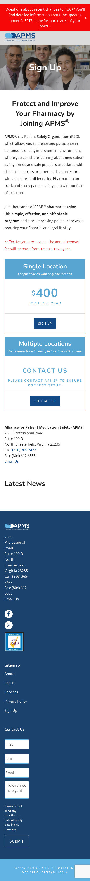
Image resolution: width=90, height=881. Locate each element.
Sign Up (45, 323)
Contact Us (45, 401)
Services (11, 692)
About (10, 673)
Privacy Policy (16, 701)
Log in (63, 872)
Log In (9, 682)
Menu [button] (80, 36)
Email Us (12, 461)
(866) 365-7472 (24, 450)
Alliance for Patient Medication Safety (20, 36)
